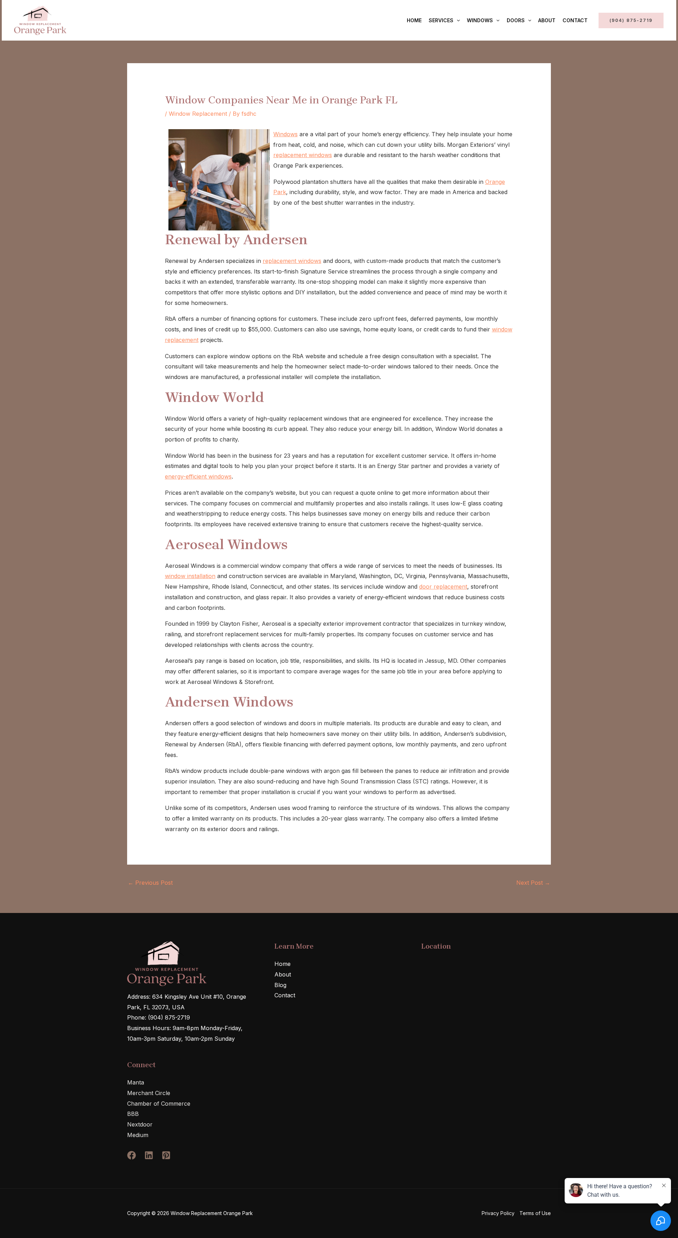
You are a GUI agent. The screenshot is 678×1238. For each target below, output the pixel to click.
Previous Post (150, 882)
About (546, 20)
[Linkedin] (148, 1155)
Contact (575, 20)
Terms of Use (535, 1213)
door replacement (443, 586)
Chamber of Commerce (158, 1103)
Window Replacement (198, 113)
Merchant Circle (148, 1092)
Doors (516, 20)
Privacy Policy (498, 1213)
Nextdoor (140, 1124)
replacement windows (302, 154)
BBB (133, 1113)
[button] (456, 20)
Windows (480, 20)
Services (441, 20)
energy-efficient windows (198, 476)
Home (414, 20)
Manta (135, 1082)
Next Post (533, 882)
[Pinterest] (166, 1155)
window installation (190, 575)
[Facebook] (131, 1155)
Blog (280, 984)
